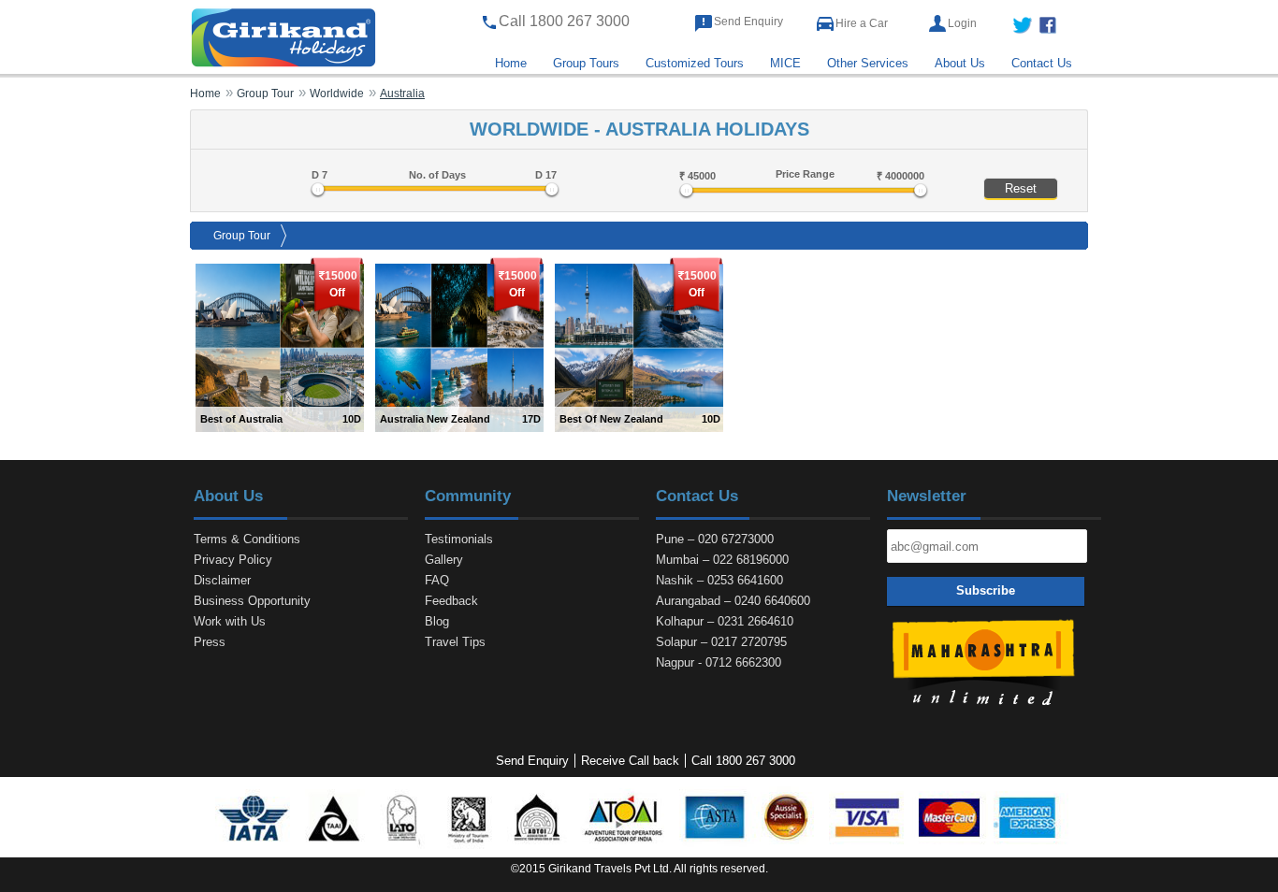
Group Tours (586, 63)
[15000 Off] (280, 347)
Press (209, 642)
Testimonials (459, 539)
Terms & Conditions (247, 539)
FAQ (437, 580)
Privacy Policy (233, 560)
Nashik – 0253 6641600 (719, 580)
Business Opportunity (252, 601)
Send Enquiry (748, 21)
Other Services (867, 63)
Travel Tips (455, 642)
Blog (437, 621)
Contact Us (1041, 63)
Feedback (451, 601)
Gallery (444, 560)
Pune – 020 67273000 (715, 539)
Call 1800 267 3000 (743, 761)
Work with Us (230, 621)
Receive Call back (630, 761)
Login (962, 23)
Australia (402, 93)
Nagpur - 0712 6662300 (718, 662)
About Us (960, 63)
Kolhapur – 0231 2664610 (724, 621)
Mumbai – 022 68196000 (722, 560)
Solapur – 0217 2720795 (721, 642)
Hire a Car (861, 23)
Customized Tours (695, 63)
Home (511, 63)
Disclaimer (222, 580)
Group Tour (241, 235)
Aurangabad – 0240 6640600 (733, 601)
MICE (785, 63)
